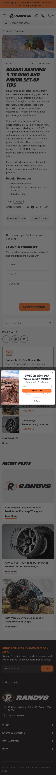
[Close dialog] (53, 372)
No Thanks (37, 401)
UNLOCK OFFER (37, 391)
